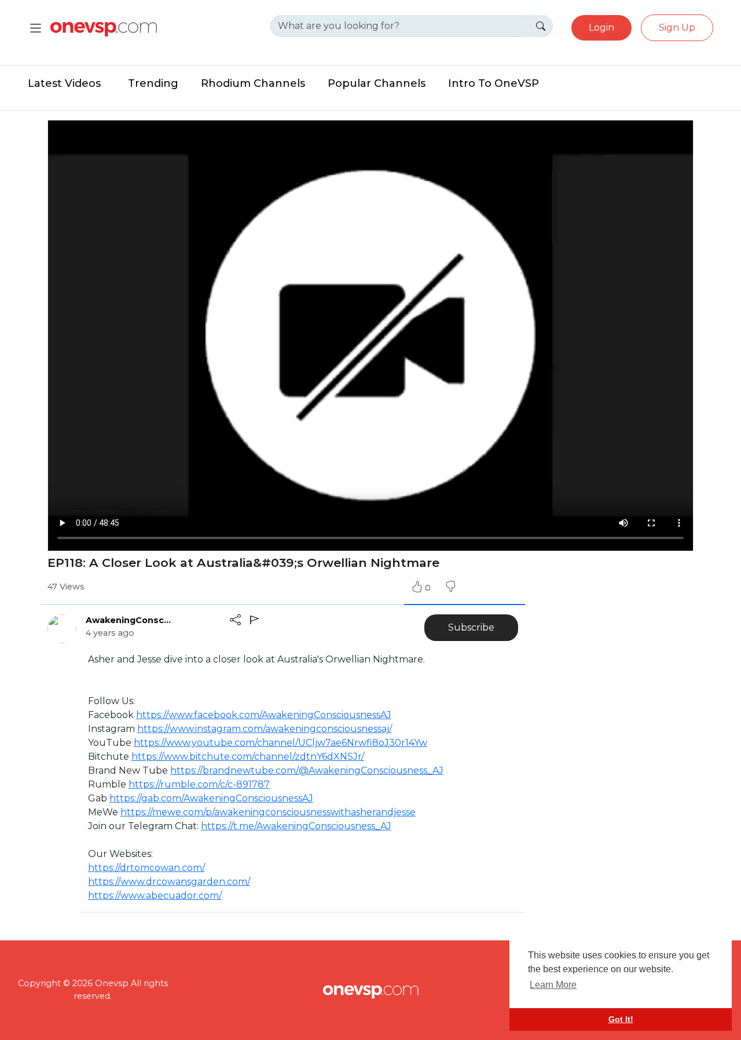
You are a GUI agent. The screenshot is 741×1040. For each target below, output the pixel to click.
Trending (153, 83)
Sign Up (677, 27)
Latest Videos (64, 83)
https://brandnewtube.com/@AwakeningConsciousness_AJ (306, 770)
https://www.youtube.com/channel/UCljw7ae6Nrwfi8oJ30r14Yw (280, 742)
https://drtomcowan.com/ (146, 867)
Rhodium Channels (253, 83)
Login (601, 27)
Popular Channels (376, 83)
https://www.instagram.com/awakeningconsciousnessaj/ (264, 728)
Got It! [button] (620, 1019)
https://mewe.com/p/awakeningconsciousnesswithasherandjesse (268, 812)
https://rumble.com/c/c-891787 (199, 784)
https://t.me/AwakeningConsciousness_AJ (296, 826)
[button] (450, 588)
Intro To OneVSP (493, 83)
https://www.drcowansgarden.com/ (169, 881)
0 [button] (429, 588)
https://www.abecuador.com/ (155, 895)
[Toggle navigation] (35, 28)
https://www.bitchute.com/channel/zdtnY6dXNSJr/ (247, 756)
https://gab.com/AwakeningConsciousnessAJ (211, 798)
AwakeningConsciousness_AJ (129, 620)
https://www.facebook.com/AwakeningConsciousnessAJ (263, 714)
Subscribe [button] (471, 627)
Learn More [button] (553, 985)
